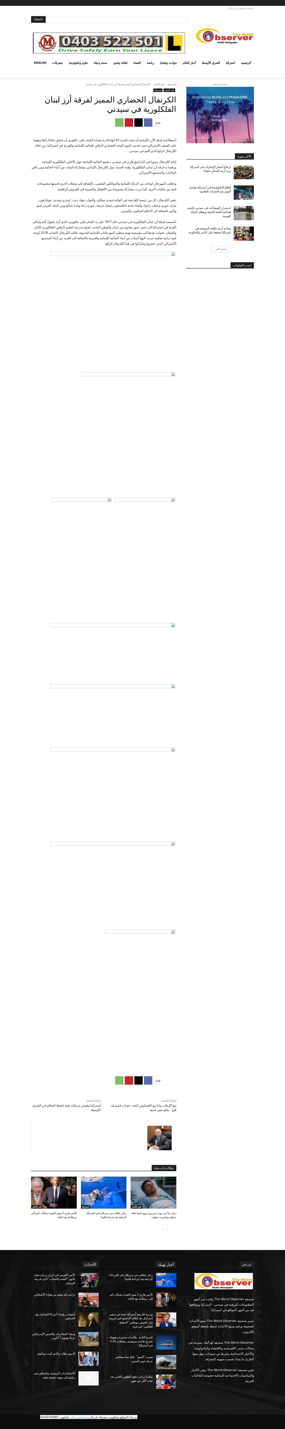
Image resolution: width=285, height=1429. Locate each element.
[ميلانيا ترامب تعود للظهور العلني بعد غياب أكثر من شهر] (166, 1382)
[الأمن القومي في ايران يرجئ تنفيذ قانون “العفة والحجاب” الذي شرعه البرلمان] (88, 1280)
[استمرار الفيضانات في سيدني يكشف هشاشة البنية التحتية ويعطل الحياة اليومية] (244, 213)
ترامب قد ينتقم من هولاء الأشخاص (54, 1294)
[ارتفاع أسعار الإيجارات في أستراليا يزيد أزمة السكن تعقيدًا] (244, 172)
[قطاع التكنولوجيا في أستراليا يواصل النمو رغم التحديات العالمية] (244, 192)
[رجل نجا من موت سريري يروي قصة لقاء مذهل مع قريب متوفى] (153, 1193)
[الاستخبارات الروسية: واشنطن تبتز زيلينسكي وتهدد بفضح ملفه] (88, 1378)
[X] (239, 3)
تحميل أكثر (221, 249)
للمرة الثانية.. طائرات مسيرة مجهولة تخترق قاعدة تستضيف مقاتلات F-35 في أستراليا (131, 1341)
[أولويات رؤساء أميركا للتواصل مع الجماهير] (88, 1319)
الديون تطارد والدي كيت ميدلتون (56, 1353)
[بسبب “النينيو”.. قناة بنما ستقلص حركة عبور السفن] (166, 1362)
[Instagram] (244, 3)
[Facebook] (250, 3)
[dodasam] (159, 1138)
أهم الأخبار (159, 84)
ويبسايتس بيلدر (80, 1417)
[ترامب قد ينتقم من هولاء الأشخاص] (88, 1300)
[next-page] (165, 1227)
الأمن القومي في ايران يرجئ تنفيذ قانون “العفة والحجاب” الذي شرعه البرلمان (54, 1279)
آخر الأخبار (37, 1206)
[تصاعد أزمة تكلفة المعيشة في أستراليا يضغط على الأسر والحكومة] (244, 233)
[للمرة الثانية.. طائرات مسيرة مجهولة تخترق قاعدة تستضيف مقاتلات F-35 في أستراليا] (166, 1342)
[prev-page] (172, 1227)
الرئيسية (172, 84)
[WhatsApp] (119, 122)
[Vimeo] (233, 3)
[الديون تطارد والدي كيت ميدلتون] (88, 1359)
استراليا (158, 90)
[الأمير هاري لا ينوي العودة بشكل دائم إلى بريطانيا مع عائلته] (54, 1193)
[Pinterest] (129, 122)
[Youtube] (228, 3)
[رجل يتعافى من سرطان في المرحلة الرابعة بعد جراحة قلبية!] (104, 1193)
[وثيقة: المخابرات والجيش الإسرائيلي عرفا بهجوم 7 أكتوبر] (88, 1339)
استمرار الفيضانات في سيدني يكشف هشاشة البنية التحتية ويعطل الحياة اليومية (209, 212)
